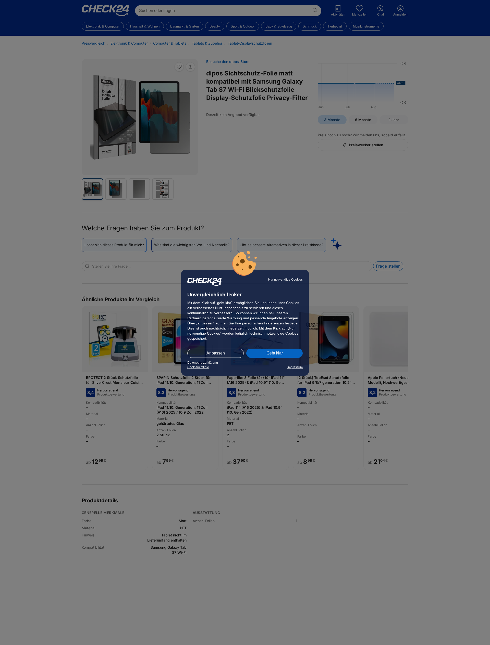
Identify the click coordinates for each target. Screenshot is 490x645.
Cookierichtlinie (198, 367)
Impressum (295, 367)
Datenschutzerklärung (202, 362)
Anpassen (215, 353)
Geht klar (274, 353)
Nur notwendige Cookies (285, 279)
